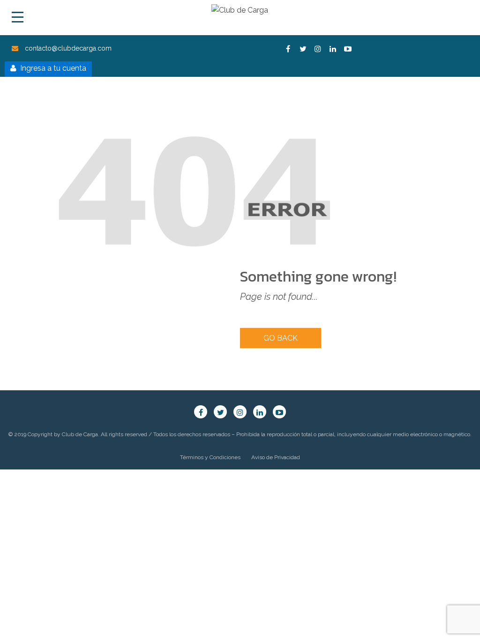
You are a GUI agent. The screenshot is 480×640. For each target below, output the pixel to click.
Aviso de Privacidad (275, 457)
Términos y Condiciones (210, 457)
